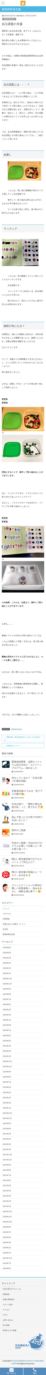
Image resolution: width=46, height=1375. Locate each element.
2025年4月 (7, 1010)
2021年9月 (7, 1165)
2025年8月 (7, 994)
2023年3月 (7, 1098)
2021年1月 (7, 1206)
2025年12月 (7, 979)
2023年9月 (7, 1072)
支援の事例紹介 (9, 1299)
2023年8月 (7, 1077)
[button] (11, 1371)
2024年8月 (7, 1025)
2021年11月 (7, 1160)
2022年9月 (7, 1123)
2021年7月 (7, 1175)
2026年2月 (7, 968)
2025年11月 (7, 984)
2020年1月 (7, 1253)
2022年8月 (7, 1129)
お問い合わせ (8, 1320)
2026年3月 (7, 963)
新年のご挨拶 (19, 830)
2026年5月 (7, 958)
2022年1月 (7, 1149)
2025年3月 (7, 1015)
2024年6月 (7, 1036)
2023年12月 (7, 1061)
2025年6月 (7, 1004)
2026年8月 (7, 947)
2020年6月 (7, 1237)
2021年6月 (7, 1180)
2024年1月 (7, 1056)
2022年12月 (7, 1113)
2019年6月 (7, 1268)
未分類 (5, 929)
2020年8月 (7, 1227)
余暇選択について (13, 746)
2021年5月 (7, 1186)
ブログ (5, 1315)
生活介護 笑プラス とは (12, 1289)
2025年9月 (7, 989)
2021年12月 (7, 1155)
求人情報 (6, 1325)
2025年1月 (7, 1020)
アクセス (6, 1310)
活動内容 (6, 1294)
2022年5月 (7, 1139)
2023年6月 (7, 1087)
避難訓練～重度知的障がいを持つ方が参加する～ (22, 738)
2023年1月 (7, 1108)
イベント (6, 908)
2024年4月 (7, 1046)
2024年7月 (7, 1030)
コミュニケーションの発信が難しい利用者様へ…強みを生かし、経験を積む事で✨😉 (27, 888)
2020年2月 (7, 1248)
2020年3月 (7, 1242)
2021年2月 (7, 1201)
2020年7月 (7, 1232)
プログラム (7, 914)
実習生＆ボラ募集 (9, 1330)
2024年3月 (7, 1051)
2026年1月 (7, 973)
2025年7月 (7, 999)
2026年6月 (7, 953)
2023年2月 (7, 1103)
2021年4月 (7, 1191)
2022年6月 (7, 1134)
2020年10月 (7, 1222)
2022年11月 (7, 1118)
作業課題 (6, 919)
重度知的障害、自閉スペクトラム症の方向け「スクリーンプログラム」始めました (27, 764)
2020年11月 (7, 1217)
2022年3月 (7, 1144)
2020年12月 (7, 1211)
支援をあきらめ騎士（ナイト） (15, 924)
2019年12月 (7, 1258)
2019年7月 (7, 1263)
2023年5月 (7, 1092)
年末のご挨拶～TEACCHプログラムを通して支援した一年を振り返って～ (27, 846)
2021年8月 (7, 1170)
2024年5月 (7, 1041)
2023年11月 (7, 1066)
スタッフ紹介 (8, 1305)
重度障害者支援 (9, 19)
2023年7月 (7, 1082)
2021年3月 (7, 1196)
